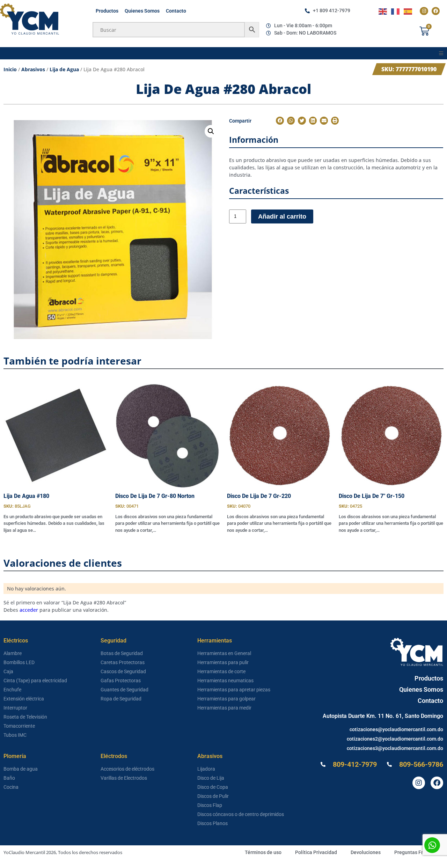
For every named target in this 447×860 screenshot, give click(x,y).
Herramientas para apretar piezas (233, 689)
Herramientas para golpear (226, 698)
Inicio (10, 69)
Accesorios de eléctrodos (127, 769)
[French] (395, 11)
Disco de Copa (212, 787)
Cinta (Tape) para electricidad (35, 680)
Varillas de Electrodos (124, 778)
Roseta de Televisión (25, 717)
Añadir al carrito (282, 216)
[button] (441, 53)
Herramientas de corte (221, 671)
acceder (29, 610)
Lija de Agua (64, 69)
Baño (9, 778)
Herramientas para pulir (223, 662)
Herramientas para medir (224, 708)
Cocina (11, 787)
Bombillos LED (19, 662)
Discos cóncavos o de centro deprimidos (240, 814)
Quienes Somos (142, 11)
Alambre (12, 653)
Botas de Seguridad (122, 653)
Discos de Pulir (213, 796)
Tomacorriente (19, 726)
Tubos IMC (15, 735)
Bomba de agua (20, 769)
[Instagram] (424, 11)
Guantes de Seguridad (124, 689)
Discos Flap (209, 805)
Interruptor (15, 708)
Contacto (176, 11)
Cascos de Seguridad (123, 671)
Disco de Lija (210, 778)
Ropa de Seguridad (121, 698)
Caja (8, 671)
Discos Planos (212, 823)
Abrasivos (33, 69)
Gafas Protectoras (121, 680)
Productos (107, 11)
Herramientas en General (224, 653)
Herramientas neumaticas (225, 680)
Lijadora (206, 769)
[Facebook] (436, 11)
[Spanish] (408, 11)
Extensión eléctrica (23, 698)
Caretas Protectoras (123, 662)
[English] (383, 11)
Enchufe (12, 689)
